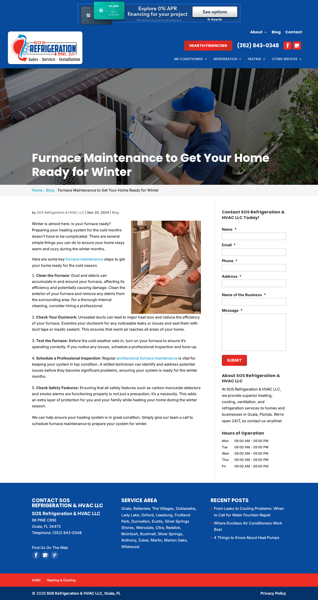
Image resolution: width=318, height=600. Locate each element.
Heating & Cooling (61, 580)
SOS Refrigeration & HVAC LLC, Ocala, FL (84, 593)
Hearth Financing (208, 45)
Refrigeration (225, 59)
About (256, 32)
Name (229, 229)
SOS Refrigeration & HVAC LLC (60, 212)
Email (229, 245)
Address (231, 276)
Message (232, 310)
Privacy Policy (273, 593)
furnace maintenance (84, 259)
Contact (293, 32)
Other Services (285, 59)
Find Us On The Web (50, 547)
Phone (229, 260)
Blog (276, 32)
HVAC (36, 580)
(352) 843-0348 (258, 45)
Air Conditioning (188, 59)
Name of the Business (244, 294)
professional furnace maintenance (147, 358)
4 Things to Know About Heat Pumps (246, 537)
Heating (254, 59)
